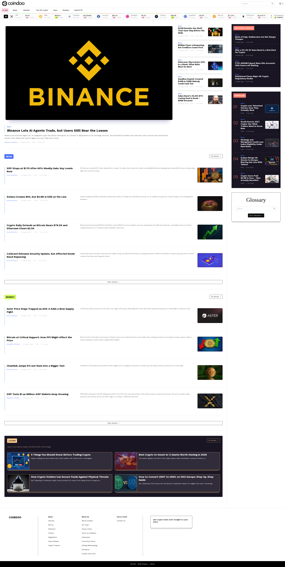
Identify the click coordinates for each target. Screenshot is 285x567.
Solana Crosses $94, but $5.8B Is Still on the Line (36, 196)
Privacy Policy (87, 529)
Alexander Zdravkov (13, 398)
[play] (6, 16)
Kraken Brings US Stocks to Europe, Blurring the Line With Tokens (251, 161)
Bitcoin (51, 525)
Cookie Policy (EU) (88, 554)
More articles (113, 282)
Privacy (144, 564)
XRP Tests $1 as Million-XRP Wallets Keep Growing (37, 394)
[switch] (281, 3)
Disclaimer (85, 549)
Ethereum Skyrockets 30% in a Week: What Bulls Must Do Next (191, 64)
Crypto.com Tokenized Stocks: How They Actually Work (252, 108)
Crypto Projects (54, 545)
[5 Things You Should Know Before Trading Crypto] (18, 461)
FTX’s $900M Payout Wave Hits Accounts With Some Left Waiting (255, 64)
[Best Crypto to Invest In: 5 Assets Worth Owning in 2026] (126, 461)
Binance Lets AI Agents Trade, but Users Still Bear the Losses (57, 130)
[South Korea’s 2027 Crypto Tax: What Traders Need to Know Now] (272, 124)
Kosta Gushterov (12, 175)
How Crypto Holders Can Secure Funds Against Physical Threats (70, 476)
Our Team (85, 525)
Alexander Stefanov (11, 142)
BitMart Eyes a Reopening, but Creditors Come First (191, 46)
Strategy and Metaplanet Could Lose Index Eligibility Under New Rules (252, 143)
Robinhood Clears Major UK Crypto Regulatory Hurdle (252, 77)
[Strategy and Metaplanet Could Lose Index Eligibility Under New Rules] (272, 142)
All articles (215, 156)
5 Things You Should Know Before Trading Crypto (61, 454)
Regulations (52, 537)
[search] (272, 3)
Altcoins (51, 521)
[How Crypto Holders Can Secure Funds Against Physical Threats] (18, 483)
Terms (152, 564)
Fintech (51, 533)
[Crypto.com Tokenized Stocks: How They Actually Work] (272, 108)
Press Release (53, 541)
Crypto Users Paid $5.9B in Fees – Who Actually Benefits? (251, 178)
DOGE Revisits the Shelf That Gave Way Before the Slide (191, 30)
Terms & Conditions (89, 533)
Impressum (86, 537)
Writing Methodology (89, 545)
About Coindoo (87, 521)
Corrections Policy (88, 541)
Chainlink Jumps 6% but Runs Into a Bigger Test (36, 365)
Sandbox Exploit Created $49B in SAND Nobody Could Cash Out (190, 81)
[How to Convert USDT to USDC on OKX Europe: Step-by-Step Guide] (126, 483)
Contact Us (121, 521)
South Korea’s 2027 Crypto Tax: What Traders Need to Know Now (251, 125)
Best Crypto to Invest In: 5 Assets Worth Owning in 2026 (173, 454)
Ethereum (52, 529)
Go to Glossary (255, 215)
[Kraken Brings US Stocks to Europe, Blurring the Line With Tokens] (272, 160)
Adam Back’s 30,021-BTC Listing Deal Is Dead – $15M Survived (190, 98)
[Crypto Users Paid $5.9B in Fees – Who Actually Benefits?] (272, 178)
